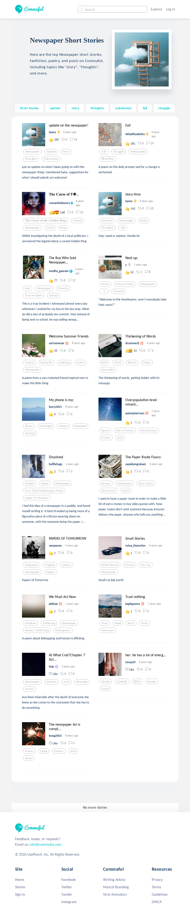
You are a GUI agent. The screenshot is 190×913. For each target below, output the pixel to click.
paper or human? (36, 497)
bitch (137, 681)
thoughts (97, 108)
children (30, 623)
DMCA (157, 902)
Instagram (69, 902)
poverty (63, 288)
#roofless (107, 158)
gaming (30, 433)
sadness (51, 681)
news (28, 758)
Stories (20, 887)
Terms (156, 887)
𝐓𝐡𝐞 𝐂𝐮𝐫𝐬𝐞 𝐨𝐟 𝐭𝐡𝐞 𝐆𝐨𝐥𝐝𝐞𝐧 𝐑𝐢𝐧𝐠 (45, 220)
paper (147, 362)
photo (29, 426)
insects (29, 362)
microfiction (148, 430)
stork (125, 490)
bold (104, 362)
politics (58, 751)
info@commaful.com (45, 844)
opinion (106, 220)
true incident (33, 295)
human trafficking (37, 630)
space (105, 430)
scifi (120, 437)
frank (105, 688)
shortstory (108, 490)
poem (144, 220)
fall (145, 108)
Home (19, 879)
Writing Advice (114, 879)
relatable (80, 426)
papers (50, 572)
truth (144, 623)
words (132, 362)
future (77, 220)
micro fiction (125, 430)
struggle (164, 108)
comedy (122, 681)
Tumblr (66, 894)
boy (27, 288)
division (118, 291)
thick (117, 362)
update (55, 108)
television (107, 630)
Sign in (20, 894)
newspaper (32, 151)
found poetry (125, 284)
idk (123, 227)
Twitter (66, 887)
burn (131, 623)
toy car (146, 564)
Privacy (157, 879)
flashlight (46, 426)
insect (81, 362)
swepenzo (31, 564)
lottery (66, 564)
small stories (109, 564)
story (75, 108)
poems (29, 751)
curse (50, 227)
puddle (29, 483)
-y (104, 291)
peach (105, 284)
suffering (49, 623)
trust (104, 623)
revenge (81, 681)
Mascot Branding (116, 887)
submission (123, 108)
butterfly (46, 362)
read (118, 623)
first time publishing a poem (44, 490)
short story (146, 483)
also (73, 751)
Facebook (68, 879)
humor (106, 483)
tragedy (50, 564)
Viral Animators (115, 894)
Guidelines (160, 894)
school (53, 295)
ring (63, 227)
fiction (106, 437)
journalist (107, 369)
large (43, 751)
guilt (66, 681)
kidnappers (63, 630)
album (63, 426)
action (29, 688)
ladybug (64, 362)
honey (105, 681)
